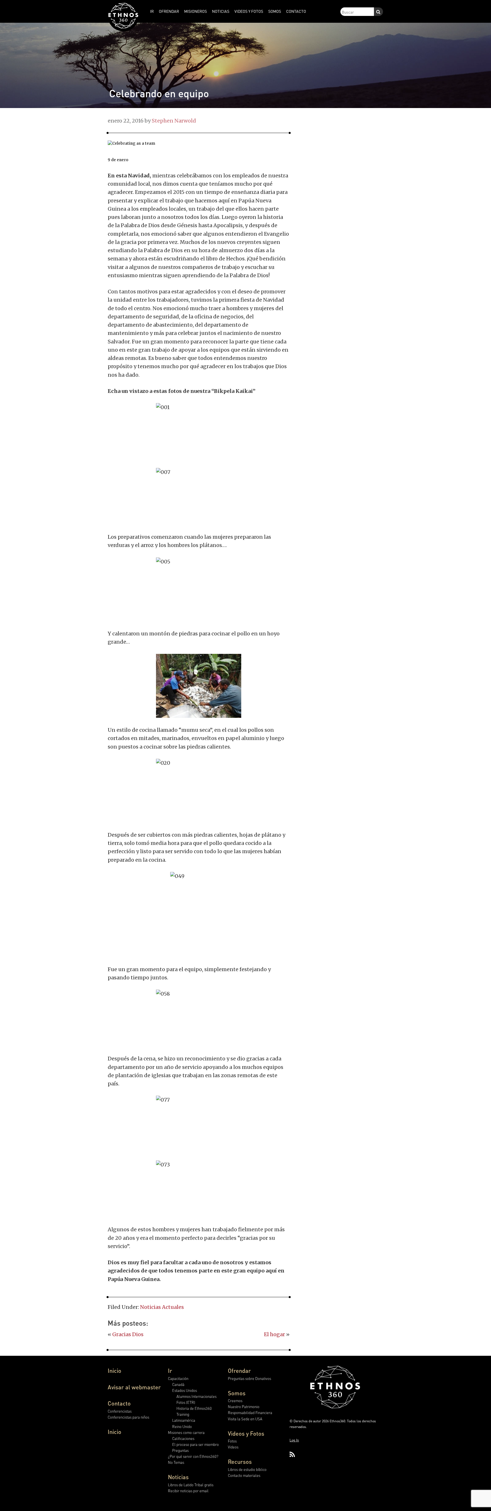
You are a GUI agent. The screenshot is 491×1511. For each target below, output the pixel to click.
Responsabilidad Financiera (250, 1412)
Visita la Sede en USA (245, 1418)
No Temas (176, 1462)
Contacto (119, 1403)
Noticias (178, 1477)
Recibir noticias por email (188, 1490)
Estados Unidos (184, 1390)
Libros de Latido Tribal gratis (190, 1484)
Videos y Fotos (246, 1433)
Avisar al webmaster (134, 1387)
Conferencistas (120, 1411)
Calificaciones (183, 1438)
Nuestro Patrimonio (243, 1406)
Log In (294, 1440)
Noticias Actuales (162, 1307)
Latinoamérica (183, 1420)
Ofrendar (239, 1370)
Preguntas (180, 1450)
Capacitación (178, 1378)
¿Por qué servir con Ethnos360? (193, 1456)
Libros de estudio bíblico (247, 1469)
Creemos (235, 1400)
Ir (170, 1370)
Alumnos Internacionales (196, 1396)
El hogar (274, 1334)
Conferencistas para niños (128, 1417)
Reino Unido (182, 1426)
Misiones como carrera (186, 1432)
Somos (237, 1393)
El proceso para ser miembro (195, 1444)
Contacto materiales (244, 1475)
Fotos (232, 1441)
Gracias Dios (127, 1334)
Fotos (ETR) (185, 1402)
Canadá (178, 1384)
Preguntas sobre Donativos (249, 1378)
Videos (233, 1446)
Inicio (114, 1370)
